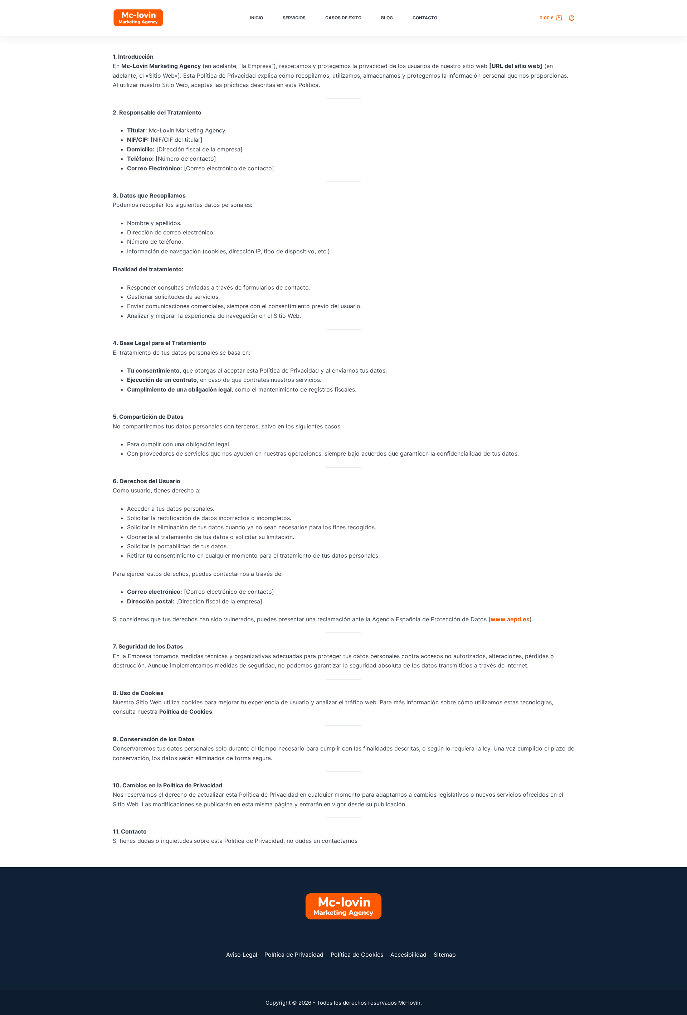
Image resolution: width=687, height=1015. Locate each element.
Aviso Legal (241, 954)
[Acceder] (571, 18)
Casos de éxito (343, 17)
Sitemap (445, 954)
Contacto (425, 17)
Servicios (294, 17)
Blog (387, 17)
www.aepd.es (510, 619)
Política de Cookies (357, 954)
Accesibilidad (408, 954)
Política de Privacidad (293, 954)
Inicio (256, 17)
